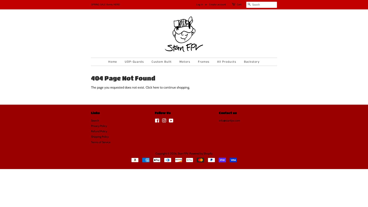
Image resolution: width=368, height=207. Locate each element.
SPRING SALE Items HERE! (105, 5)
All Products (226, 62)
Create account (217, 5)
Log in (199, 5)
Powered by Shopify (201, 153)
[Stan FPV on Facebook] (157, 121)
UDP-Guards (134, 62)
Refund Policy (99, 131)
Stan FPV (183, 153)
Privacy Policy (99, 126)
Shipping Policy (100, 136)
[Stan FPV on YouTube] (171, 121)
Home (112, 62)
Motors (184, 62)
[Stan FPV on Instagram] (164, 121)
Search (95, 120)
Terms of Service (100, 142)
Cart (239, 5)
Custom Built (162, 62)
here (156, 87)
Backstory (252, 62)
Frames (203, 62)
